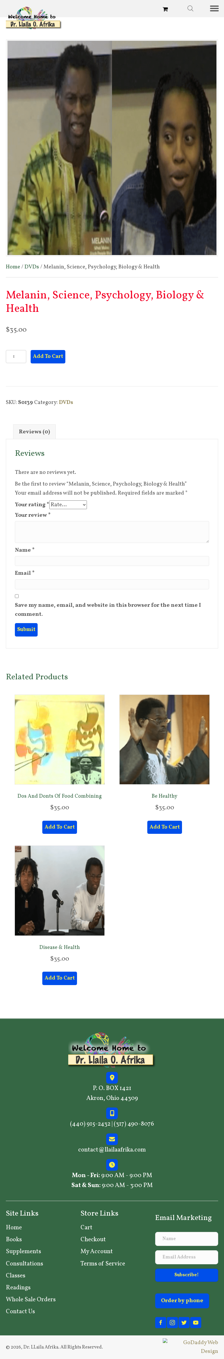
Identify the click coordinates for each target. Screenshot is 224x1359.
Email (25, 573)
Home (13, 267)
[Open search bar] (190, 9)
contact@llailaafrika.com (112, 1150)
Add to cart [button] (60, 827)
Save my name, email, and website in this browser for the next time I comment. (108, 610)
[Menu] (216, 8)
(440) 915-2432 (90, 1124)
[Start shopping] (166, 9)
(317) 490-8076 (134, 1124)
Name (25, 550)
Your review (33, 515)
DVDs (31, 267)
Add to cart (48, 356)
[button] (186, 1275)
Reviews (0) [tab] (34, 432)
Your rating (32, 505)
